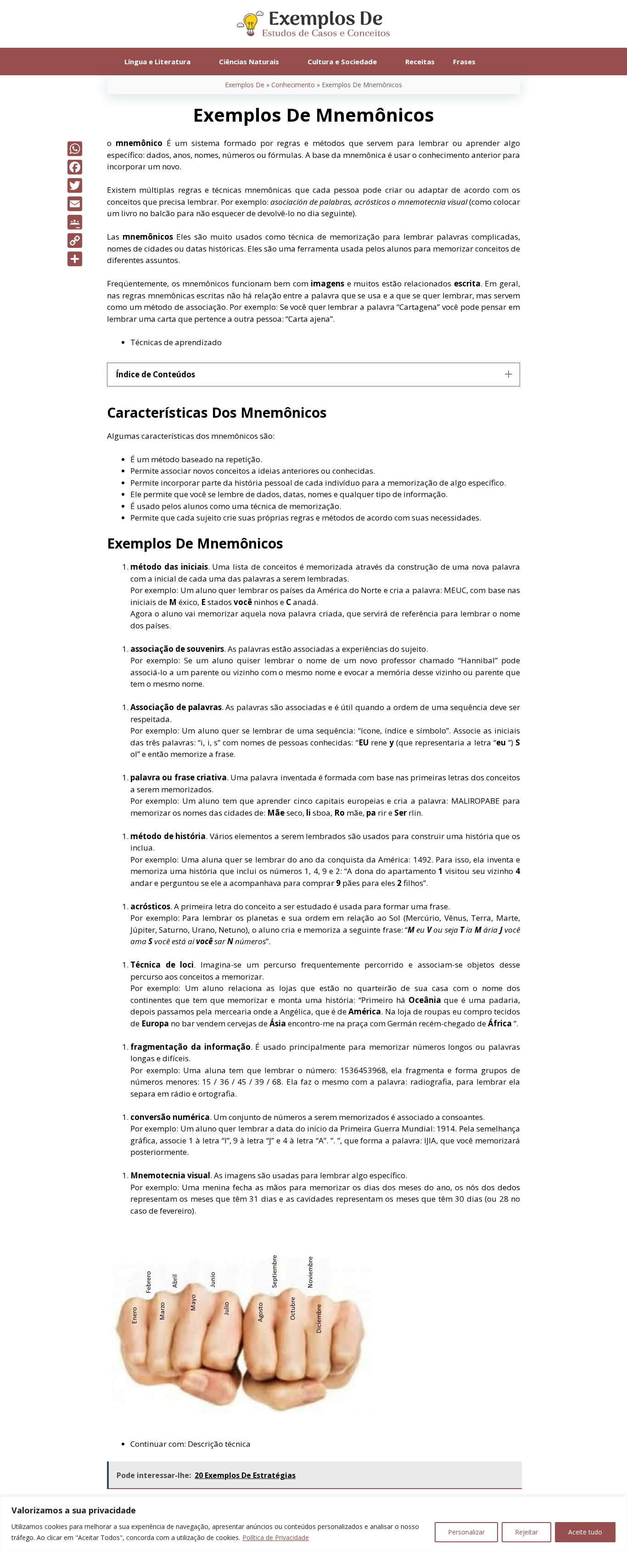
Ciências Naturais (249, 61)
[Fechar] (617, 1504)
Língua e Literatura (157, 61)
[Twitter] (75, 185)
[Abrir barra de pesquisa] (498, 61)
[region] (313, 1523)
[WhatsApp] (75, 149)
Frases (464, 61)
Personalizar (466, 1532)
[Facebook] (75, 167)
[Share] (75, 259)
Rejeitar (526, 1532)
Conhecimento (293, 84)
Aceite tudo (585, 1532)
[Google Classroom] (75, 222)
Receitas (420, 61)
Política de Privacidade (275, 1537)
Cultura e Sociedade (342, 61)
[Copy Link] (75, 240)
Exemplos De (244, 84)
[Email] (75, 204)
